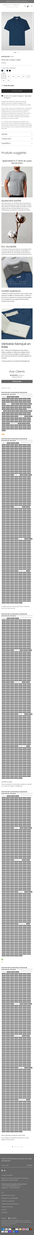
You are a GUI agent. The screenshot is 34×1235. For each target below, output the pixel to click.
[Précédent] (2, 1)
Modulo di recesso (7, 1207)
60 (8, 80)
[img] (5, 392)
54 (23, 76)
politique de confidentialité (9, 1198)
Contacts (4, 1212)
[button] (5, 56)
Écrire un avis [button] (17, 381)
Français (3, 1218)
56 (28, 76)
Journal (3, 1209)
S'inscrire (30, 1165)
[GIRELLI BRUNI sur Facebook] (2, 1171)
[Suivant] (31, 1)
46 (3, 76)
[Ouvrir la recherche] (25, 6)
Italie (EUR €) (13, 1218)
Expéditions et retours (8, 1195)
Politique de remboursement (10, 1204)
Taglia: (3, 73)
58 (3, 80)
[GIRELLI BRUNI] (11, 6)
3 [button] (17, 1147)
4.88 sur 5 (21, 375)
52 (18, 76)
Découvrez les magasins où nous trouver (14, 1184)
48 (8, 76)
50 (13, 76)
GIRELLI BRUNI (15, 1220)
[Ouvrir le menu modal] (31, 6)
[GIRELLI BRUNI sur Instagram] (5, 1171)
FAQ (2, 1192)
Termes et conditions (7, 1201)
